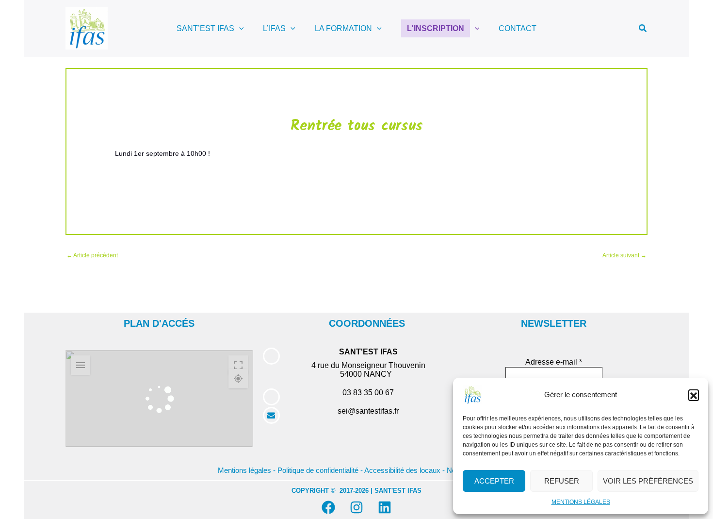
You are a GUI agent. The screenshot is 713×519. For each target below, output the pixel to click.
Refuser (561, 481)
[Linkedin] (384, 507)
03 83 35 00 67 (368, 392)
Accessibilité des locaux (402, 470)
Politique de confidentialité (317, 470)
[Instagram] (356, 507)
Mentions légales (244, 470)
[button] (693, 395)
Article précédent (92, 255)
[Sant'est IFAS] (472, 394)
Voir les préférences (648, 481)
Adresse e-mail (553, 362)
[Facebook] (328, 507)
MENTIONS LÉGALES (580, 502)
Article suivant (624, 255)
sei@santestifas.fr (368, 411)
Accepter (494, 481)
